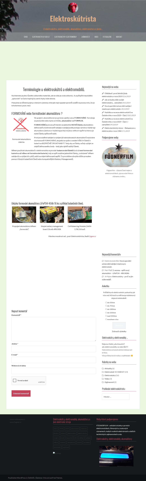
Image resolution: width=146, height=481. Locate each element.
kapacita (69, 438)
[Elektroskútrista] (73, 7)
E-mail (15, 355)
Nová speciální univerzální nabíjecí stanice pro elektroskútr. (116, 264)
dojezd (63, 433)
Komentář (16, 315)
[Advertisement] (73, 59)
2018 (61, 428)
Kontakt (119, 36)
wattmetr (66, 447)
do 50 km (111, 302)
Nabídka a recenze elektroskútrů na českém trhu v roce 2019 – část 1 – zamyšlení (117, 122)
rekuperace (71, 442)
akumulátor (75, 428)
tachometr (57, 447)
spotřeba (87, 442)
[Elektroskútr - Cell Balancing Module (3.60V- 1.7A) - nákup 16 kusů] (79, 214)
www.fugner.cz (15, 422)
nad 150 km (112, 316)
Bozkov (56, 433)
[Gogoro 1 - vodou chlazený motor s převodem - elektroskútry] (116, 455)
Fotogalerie (107, 36)
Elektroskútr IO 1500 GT (41, 36)
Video (96, 36)
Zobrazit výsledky (119, 331)
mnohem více (112, 319)
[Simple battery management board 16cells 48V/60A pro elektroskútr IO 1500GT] (51, 214)
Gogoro (56, 438)
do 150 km (111, 313)
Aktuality (108, 368)
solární (79, 442)
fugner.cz (92, 236)
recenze (62, 442)
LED (75, 438)
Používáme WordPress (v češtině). (21, 478)
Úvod (26, 36)
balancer (84, 428)
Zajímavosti (85, 36)
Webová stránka (19, 366)
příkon (56, 442)
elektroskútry (82, 433)
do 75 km (111, 306)
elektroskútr (72, 433)
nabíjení (88, 438)
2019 (67, 428)
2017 (55, 428)
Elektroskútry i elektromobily (66, 36)
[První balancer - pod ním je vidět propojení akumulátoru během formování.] (24, 214)
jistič (62, 438)
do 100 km (111, 309)
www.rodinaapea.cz (17, 419)
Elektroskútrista (73, 18)
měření (81, 438)
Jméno (15, 344)
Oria (44, 478)
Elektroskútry (110, 375)
